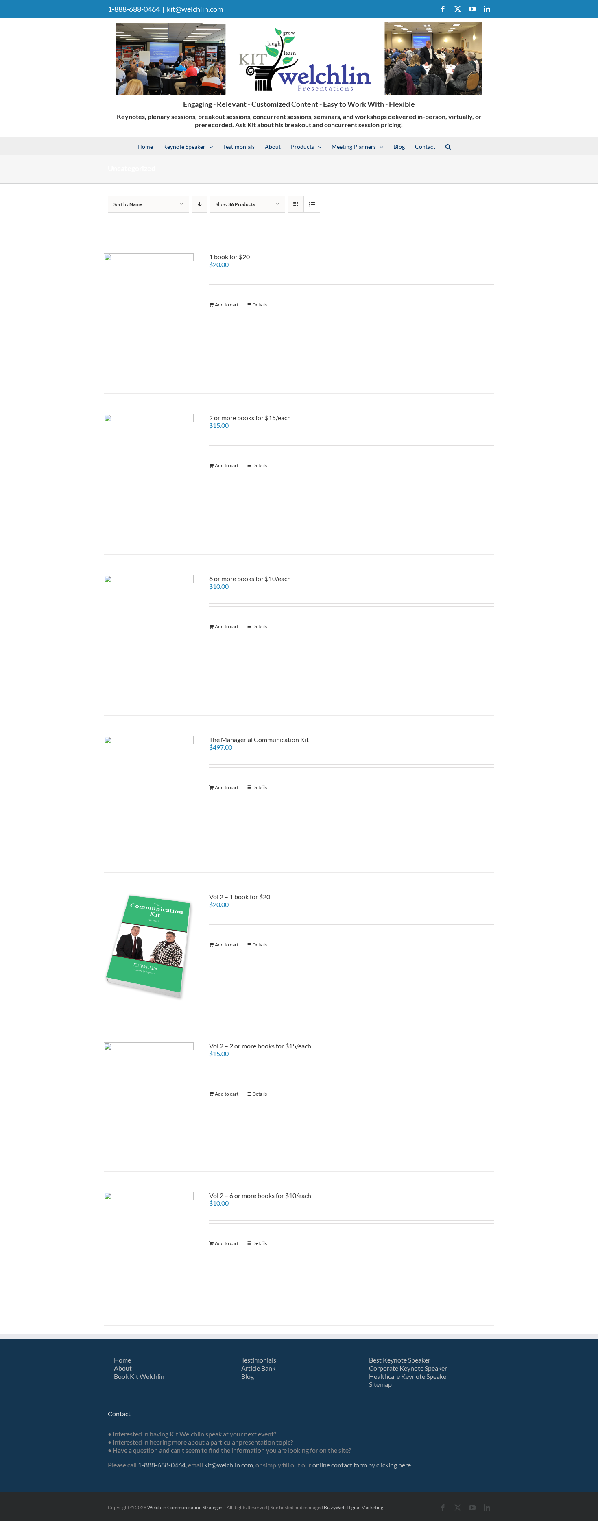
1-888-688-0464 (162, 1465)
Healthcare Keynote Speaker (409, 1376)
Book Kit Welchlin (139, 1376)
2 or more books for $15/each (250, 417)
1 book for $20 (229, 256)
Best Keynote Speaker (399, 1360)
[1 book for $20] (149, 313)
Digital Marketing (365, 1507)
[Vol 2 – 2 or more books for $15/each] (149, 1096)
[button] (448, 146)
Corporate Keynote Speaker (408, 1368)
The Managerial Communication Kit (259, 739)
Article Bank (258, 1368)
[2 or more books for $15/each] (149, 474)
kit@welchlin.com (195, 8)
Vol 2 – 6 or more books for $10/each (260, 1195)
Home (122, 1360)
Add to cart (226, 305)
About (123, 1368)
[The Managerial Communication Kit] (149, 794)
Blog (247, 1376)
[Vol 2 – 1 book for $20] (149, 947)
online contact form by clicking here (361, 1465)
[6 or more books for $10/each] (149, 635)
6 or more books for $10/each (250, 578)
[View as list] (312, 204)
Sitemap (380, 1384)
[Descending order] (199, 204)
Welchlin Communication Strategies (185, 1507)
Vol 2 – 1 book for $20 (239, 896)
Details (259, 305)
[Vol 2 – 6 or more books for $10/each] (149, 1248)
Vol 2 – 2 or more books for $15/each (260, 1046)
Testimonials (258, 1360)
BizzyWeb (335, 1507)
